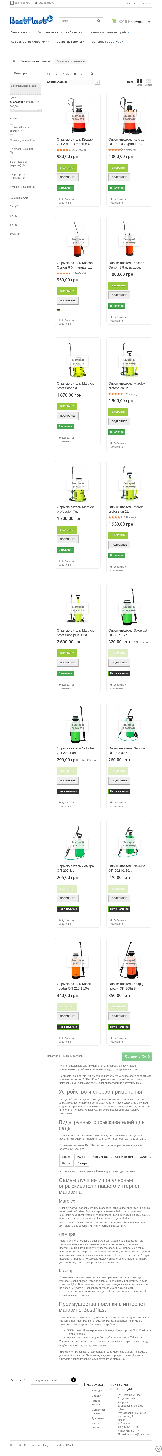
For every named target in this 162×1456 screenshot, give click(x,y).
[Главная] (14, 61)
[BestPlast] (31, 19)
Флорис (66, 1163)
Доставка (98, 1418)
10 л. (15, 233)
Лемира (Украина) (22, 186)
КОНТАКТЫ (133, 3)
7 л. (14, 215)
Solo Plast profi (124, 1156)
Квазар (66, 1156)
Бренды (97, 1390)
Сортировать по (57, 81)
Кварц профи (100, 1156)
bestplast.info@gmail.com (136, 1434)
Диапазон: (16, 101)
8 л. (14, 224)
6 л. (14, 206)
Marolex (81, 1156)
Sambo (143, 1156)
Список (148, 85)
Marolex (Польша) (22, 140)
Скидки (96, 1395)
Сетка (139, 85)
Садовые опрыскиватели (35, 61)
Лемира (82, 1163)
